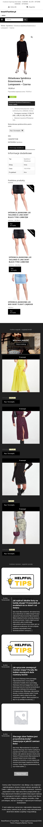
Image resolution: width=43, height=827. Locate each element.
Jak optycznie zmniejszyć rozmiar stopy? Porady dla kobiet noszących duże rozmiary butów (25, 671)
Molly (25, 165)
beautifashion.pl (8, 12)
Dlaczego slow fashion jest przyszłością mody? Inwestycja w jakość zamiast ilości (26, 740)
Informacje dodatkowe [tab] (17, 148)
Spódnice (9, 26)
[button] (32, 37)
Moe (25, 172)
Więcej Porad (21, 774)
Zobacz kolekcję (21, 344)
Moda (3, 26)
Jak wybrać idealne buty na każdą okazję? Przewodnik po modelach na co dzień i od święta (26, 604)
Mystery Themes (27, 823)
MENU (3, 15)
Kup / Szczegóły (15, 130)
